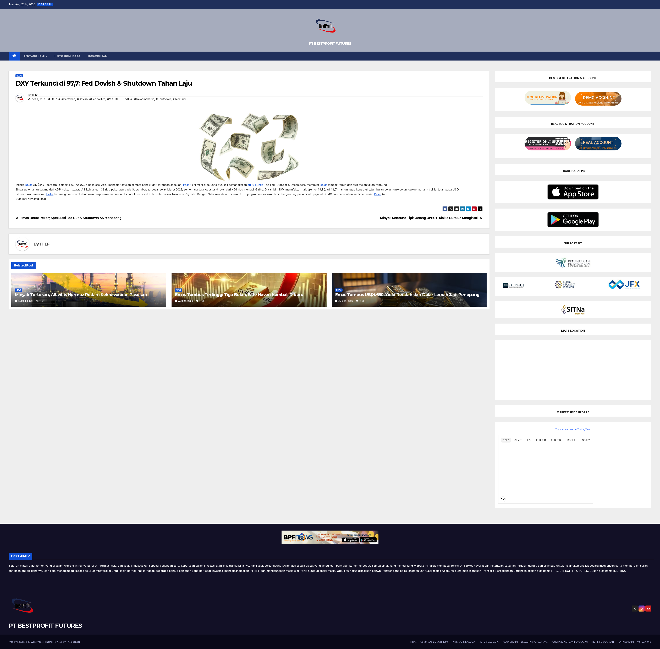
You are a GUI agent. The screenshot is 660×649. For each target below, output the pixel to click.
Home (413, 641)
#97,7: (56, 99)
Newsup (58, 641)
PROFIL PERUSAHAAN (602, 641)
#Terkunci (179, 99)
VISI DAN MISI (644, 641)
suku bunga (255, 185)
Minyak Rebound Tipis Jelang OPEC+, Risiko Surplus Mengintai (429, 218)
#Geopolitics (97, 99)
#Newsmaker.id (144, 99)
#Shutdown (163, 99)
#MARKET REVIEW (120, 99)
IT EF (35, 94)
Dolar (28, 185)
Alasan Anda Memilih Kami (434, 641)
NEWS (19, 76)
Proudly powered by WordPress (26, 641)
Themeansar (73, 641)
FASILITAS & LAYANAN (463, 641)
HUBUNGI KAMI (98, 56)
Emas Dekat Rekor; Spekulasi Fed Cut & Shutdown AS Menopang (71, 218)
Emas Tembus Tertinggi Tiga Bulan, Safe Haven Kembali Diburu (239, 294)
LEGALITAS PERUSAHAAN (534, 641)
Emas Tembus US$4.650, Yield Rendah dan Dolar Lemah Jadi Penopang (407, 294)
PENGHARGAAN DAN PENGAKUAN (570, 641)
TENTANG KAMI (35, 56)
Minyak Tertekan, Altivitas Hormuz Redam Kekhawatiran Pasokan (81, 294)
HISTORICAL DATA (67, 56)
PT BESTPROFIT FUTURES (330, 43)
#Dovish (82, 99)
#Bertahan (68, 99)
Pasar (187, 185)
